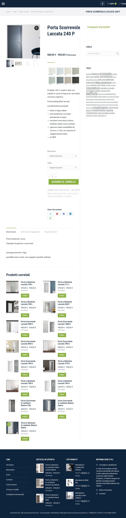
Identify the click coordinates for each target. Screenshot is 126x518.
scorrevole (68, 196)
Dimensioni (51, 151)
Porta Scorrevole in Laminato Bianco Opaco (66, 403)
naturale (103, 91)
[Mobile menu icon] (3, 3)
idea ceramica (103, 82)
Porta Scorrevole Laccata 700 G (65, 342)
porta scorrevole (73, 193)
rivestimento (100, 107)
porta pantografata (112, 102)
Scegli (25, 296)
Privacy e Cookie (12, 490)
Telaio (49, 163)
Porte (56, 190)
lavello (99, 85)
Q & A (8, 475)
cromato (106, 73)
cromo (114, 74)
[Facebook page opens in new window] (102, 3)
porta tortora (101, 105)
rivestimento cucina (102, 110)
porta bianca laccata (112, 97)
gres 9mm (90, 77)
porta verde (89, 108)
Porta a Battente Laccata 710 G (65, 362)
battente (89, 74)
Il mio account (11, 485)
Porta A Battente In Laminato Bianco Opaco (29, 425)
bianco (95, 73)
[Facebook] (64, 214)
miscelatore (93, 87)
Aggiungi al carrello (64, 181)
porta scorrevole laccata (55, 196)
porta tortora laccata (111, 105)
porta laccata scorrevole (59, 193)
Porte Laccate (64, 190)
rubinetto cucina (91, 115)
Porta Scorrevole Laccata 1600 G (65, 322)
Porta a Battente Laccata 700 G (28, 382)
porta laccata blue (100, 99)
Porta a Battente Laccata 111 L (65, 283)
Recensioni (10, 470)
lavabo (93, 85)
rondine (112, 113)
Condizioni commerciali (15, 494)
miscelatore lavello (93, 91)
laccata (88, 85)
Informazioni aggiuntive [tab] (30, 232)
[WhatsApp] (50, 218)
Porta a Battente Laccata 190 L (28, 283)
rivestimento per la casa (97, 113)
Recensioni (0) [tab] (51, 232)
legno (103, 85)
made (108, 85)
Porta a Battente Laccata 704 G (65, 382)
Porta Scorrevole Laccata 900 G (28, 322)
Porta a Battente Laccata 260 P (65, 303)
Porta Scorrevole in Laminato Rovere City (28, 403)
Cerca (117, 53)
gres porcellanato (104, 76)
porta (104, 97)
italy (114, 83)
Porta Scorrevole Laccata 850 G (28, 342)
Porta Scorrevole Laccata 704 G (28, 362)
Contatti (9, 480)
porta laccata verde (100, 102)
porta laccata (90, 99)
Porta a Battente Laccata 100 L (28, 303)
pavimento (101, 94)
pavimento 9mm (110, 94)
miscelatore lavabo (107, 88)
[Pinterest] (57, 214)
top (105, 115)
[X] (50, 214)
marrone (113, 85)
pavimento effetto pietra (94, 97)
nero (108, 91)
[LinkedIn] (70, 214)
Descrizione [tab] (11, 232)
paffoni (91, 93)
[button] (36, 28)
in (112, 83)
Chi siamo (10, 465)
